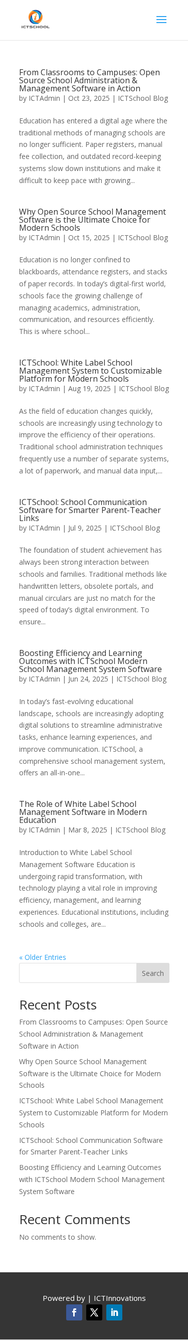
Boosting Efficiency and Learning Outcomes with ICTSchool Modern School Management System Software (90, 661)
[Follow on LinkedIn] (114, 1312)
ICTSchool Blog (143, 98)
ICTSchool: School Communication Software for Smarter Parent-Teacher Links (90, 510)
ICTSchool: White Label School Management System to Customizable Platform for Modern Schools (90, 370)
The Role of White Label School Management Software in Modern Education (83, 811)
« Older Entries (42, 957)
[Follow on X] (94, 1312)
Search (153, 973)
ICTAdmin (44, 98)
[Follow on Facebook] (74, 1312)
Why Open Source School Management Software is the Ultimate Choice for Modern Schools (92, 219)
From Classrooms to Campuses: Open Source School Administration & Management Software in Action (89, 80)
